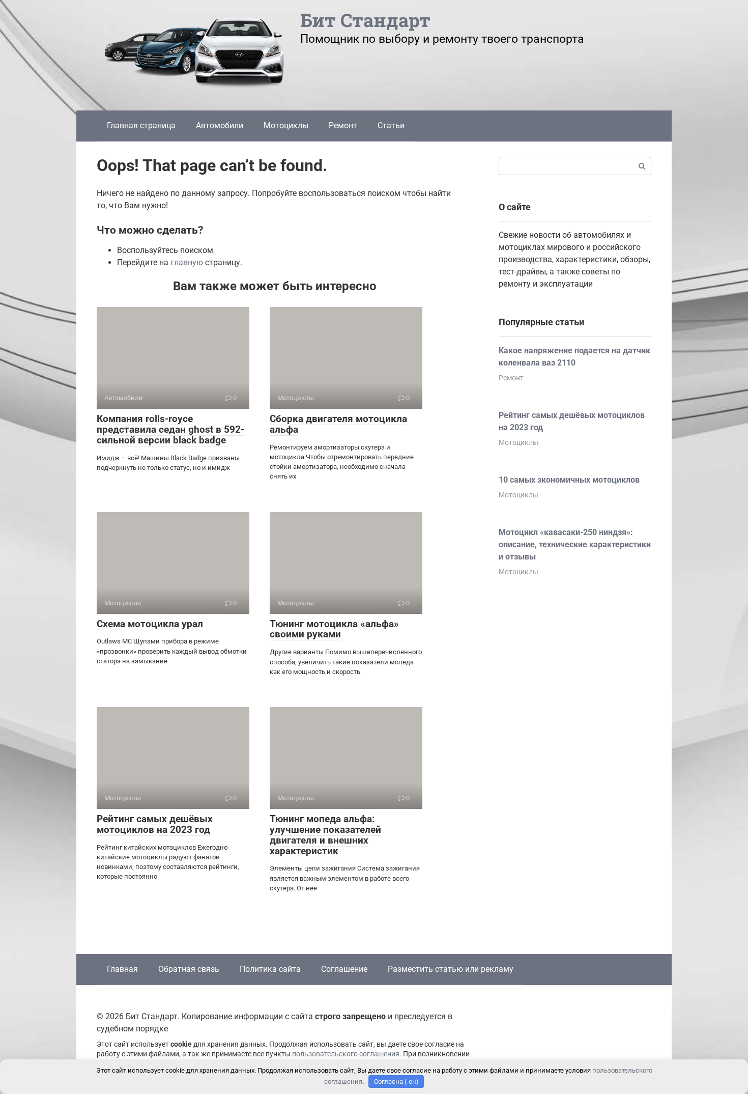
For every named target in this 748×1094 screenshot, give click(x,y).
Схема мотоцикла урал (150, 624)
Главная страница (141, 125)
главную (186, 262)
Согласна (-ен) (396, 1081)
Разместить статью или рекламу (450, 969)
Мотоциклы (286, 125)
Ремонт (343, 125)
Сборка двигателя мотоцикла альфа (338, 424)
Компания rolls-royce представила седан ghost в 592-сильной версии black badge (170, 429)
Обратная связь (188, 969)
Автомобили (219, 125)
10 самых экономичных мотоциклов (569, 480)
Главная (122, 969)
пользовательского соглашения (345, 1054)
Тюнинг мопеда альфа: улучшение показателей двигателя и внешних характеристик (325, 835)
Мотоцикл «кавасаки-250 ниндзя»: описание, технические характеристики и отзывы (575, 544)
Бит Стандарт (365, 20)
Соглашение (344, 969)
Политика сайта (270, 969)
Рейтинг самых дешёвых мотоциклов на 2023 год (155, 824)
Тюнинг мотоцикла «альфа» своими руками (334, 629)
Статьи (391, 125)
